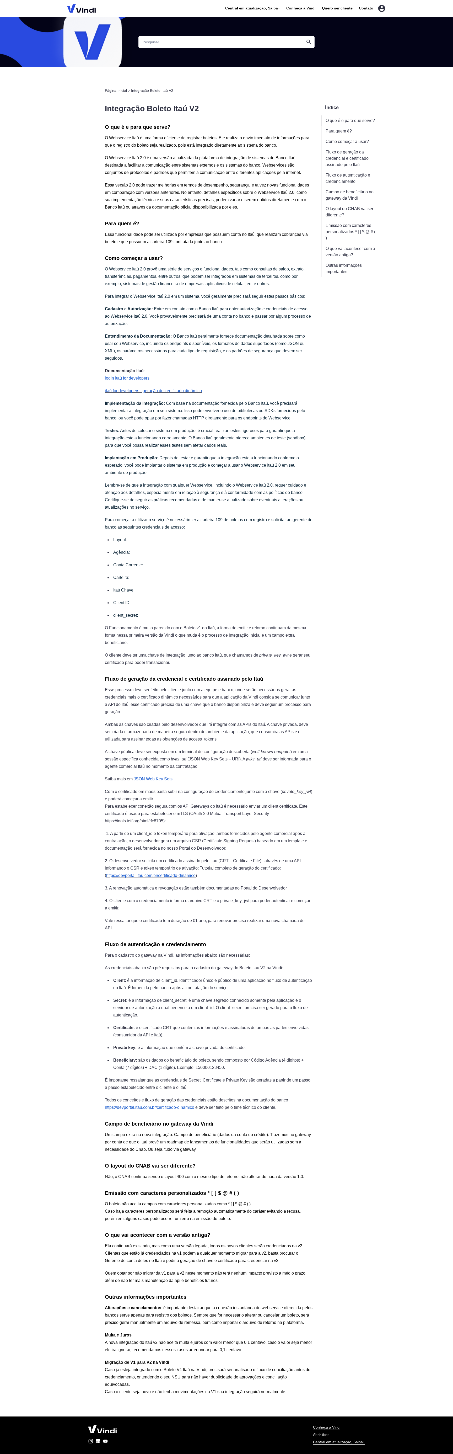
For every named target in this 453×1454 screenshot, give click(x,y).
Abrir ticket (322, 1434)
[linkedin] (98, 1442)
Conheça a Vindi (301, 8)
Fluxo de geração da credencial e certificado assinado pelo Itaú (347, 158)
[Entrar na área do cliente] (382, 8)
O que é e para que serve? (350, 120)
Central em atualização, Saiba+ (252, 8)
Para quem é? (339, 131)
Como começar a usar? (347, 141)
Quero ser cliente (337, 8)
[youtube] (105, 1442)
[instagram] (90, 1442)
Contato (366, 8)
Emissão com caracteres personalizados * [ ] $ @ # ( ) (350, 231)
